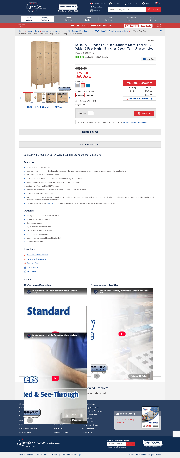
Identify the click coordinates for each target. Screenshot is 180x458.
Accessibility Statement (70, 455)
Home (21, 31)
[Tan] (83, 85)
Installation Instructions (36, 259)
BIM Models (31, 271)
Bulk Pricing (87, 418)
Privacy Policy (41, 455)
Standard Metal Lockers (51, 31)
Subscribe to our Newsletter (118, 441)
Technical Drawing (34, 263)
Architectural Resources (92, 411)
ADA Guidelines (88, 404)
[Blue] (88, 85)
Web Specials (88, 421)
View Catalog (122, 422)
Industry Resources (90, 407)
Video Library (88, 428)
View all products (158, 25)
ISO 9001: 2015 (51, 203)
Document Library (90, 425)
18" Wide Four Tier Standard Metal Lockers (111, 31)
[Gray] (77, 85)
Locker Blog (87, 432)
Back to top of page (21, 25)
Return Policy (58, 428)
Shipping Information (61, 432)
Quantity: (82, 113)
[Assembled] (90, 95)
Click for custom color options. (135, 122)
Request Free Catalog (126, 419)
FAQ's (21, 424)
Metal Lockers (33, 31)
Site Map (54, 455)
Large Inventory (25, 432)
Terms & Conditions (26, 455)
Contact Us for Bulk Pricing (140, 98)
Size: (77, 101)
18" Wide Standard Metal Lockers (77, 31)
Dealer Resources (89, 414)
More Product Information (37, 255)
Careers (22, 412)
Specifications (32, 267)
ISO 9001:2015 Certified (28, 428)
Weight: (78, 104)
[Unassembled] (80, 95)
